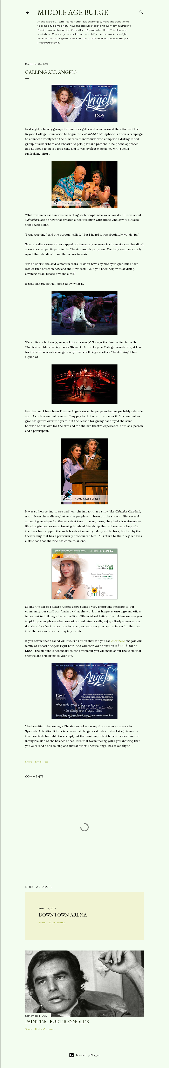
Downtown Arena (63, 915)
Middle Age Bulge (73, 12)
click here (118, 641)
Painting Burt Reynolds (57, 1021)
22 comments (56, 922)
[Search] (141, 11)
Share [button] (28, 761)
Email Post (41, 761)
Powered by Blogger (88, 1055)
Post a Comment (45, 1029)
